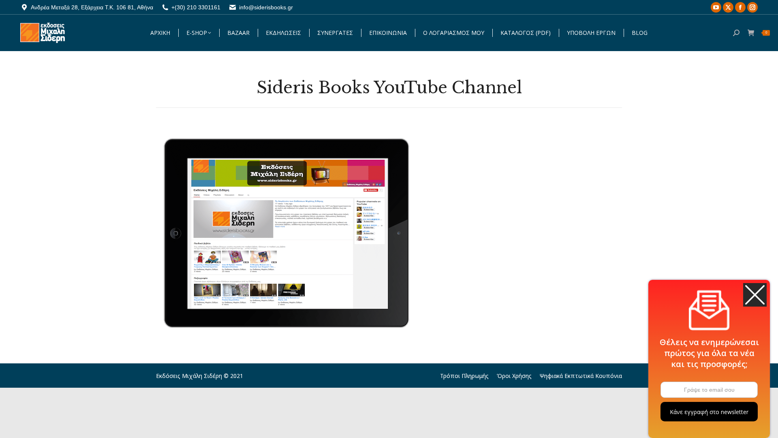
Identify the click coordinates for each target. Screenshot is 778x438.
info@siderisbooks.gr (266, 7)
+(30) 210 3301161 (195, 7)
